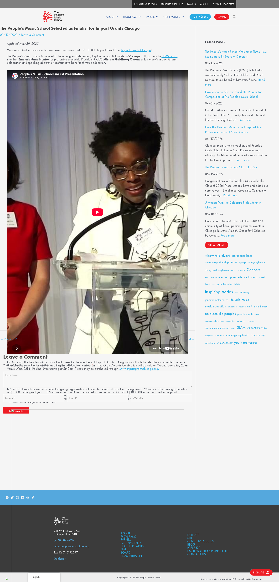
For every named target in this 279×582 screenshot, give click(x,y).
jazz (236, 292)
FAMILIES (191, 4)
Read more (246, 120)
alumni (225, 255)
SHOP (191, 538)
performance (253, 314)
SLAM (241, 327)
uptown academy (251, 334)
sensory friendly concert (217, 328)
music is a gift (245, 306)
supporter (209, 335)
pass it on (242, 314)
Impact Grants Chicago (136, 50)
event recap (225, 277)
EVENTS (150, 17)
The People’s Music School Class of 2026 (231, 167)
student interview (257, 328)
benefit (234, 262)
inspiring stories (219, 292)
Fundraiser (210, 284)
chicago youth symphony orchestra (220, 270)
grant (219, 284)
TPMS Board (169, 56)
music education (215, 306)
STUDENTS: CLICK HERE (172, 4)
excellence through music (249, 277)
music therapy (260, 306)
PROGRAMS (130, 17)
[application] (116, 17)
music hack (232, 306)
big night (242, 262)
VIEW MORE (216, 245)
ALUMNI (204, 4)
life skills (235, 300)
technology (231, 335)
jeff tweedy (244, 292)
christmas (241, 270)
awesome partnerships (217, 262)
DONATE (221, 16)
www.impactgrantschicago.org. (139, 368)
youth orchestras (246, 342)
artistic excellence (242, 256)
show (233, 327)
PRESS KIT (193, 548)
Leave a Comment (32, 35)
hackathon (227, 284)
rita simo (251, 321)
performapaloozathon (214, 321)
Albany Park (212, 256)
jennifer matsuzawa (216, 300)
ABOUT (110, 17)
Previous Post (10, 339)
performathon (230, 321)
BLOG (191, 544)
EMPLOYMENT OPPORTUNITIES (208, 551)
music (245, 300)
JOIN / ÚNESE (200, 16)
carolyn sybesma (256, 262)
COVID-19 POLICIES (200, 541)
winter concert (224, 343)
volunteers (210, 343)
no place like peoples (220, 313)
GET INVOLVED (171, 17)
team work (219, 335)
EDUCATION (211, 277)
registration (241, 321)
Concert (253, 269)
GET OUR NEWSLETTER (223, 4)
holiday (237, 284)
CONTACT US (196, 554)
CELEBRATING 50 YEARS (145, 4)
